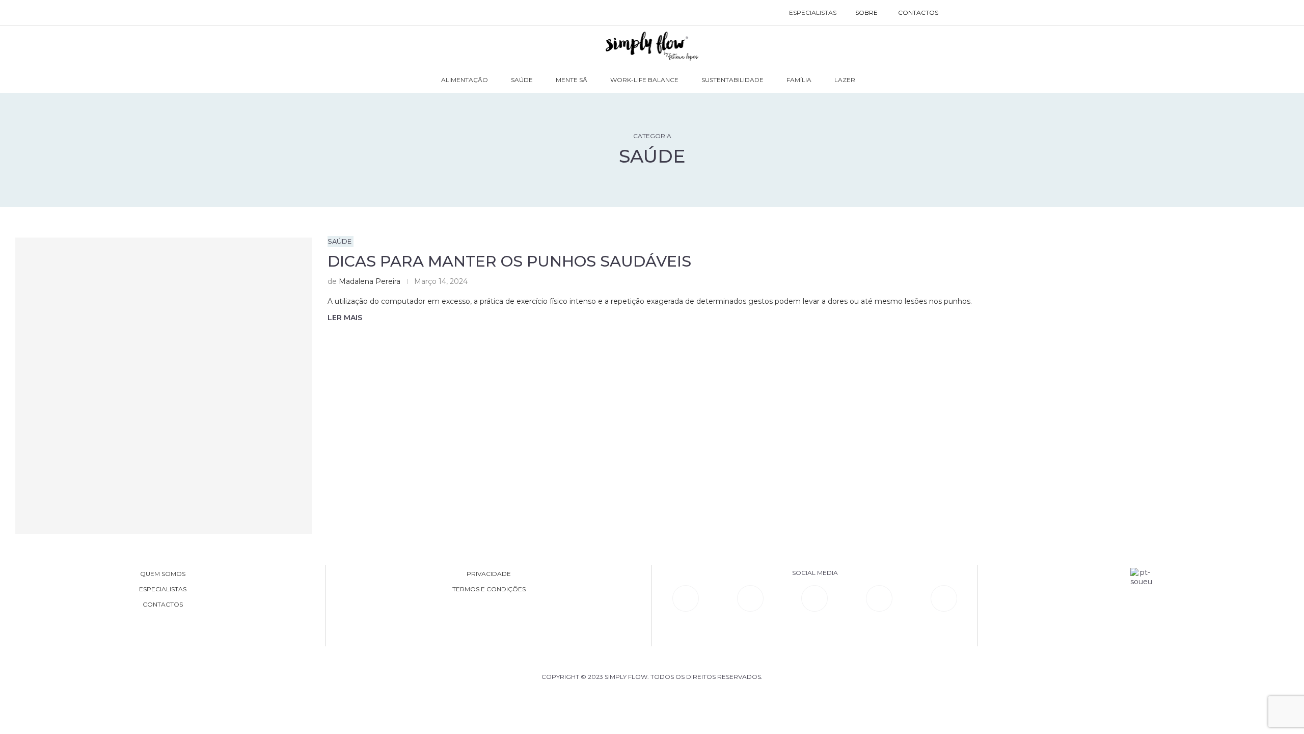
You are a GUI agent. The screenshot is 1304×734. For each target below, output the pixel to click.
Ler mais (345, 317)
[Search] (959, 12)
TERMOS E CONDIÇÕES (489, 589)
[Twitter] (944, 598)
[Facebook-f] (750, 598)
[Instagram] (814, 598)
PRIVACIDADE (489, 574)
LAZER (844, 80)
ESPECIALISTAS (812, 12)
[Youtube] (879, 598)
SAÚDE (522, 80)
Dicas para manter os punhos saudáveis (509, 261)
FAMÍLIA (798, 80)
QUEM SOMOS (162, 574)
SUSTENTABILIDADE (732, 80)
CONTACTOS (918, 12)
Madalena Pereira (369, 281)
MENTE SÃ (571, 80)
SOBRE (866, 12)
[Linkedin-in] (685, 598)
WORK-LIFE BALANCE (644, 80)
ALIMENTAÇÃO (464, 80)
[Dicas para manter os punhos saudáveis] (163, 386)
